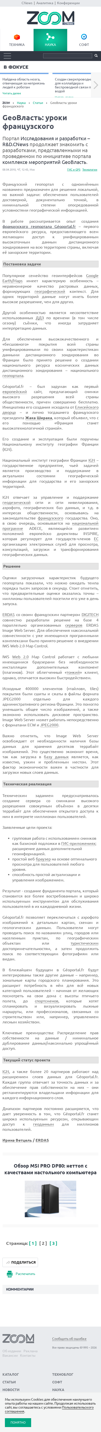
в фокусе (16, 67)
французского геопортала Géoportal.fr (39, 226)
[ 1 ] (33, 1243)
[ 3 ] (53, 1243)
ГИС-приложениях (78, 843)
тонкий (73, 672)
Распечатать (25, 1274)
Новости (11, 1390)
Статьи (38, 102)
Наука (50, 45)
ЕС (96, 539)
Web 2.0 (20, 657)
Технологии (89, 169)
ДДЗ (40, 318)
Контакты (28, 1355)
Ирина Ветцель (17, 1140)
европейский (14, 391)
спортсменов (46, 1001)
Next (96, 85)
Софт (84, 45)
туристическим (85, 943)
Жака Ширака (38, 418)
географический (50, 291)
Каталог (10, 1374)
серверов (73, 625)
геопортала (12, 375)
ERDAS (8, 614)
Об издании (11, 1351)
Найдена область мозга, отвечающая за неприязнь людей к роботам (23, 86)
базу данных (56, 757)
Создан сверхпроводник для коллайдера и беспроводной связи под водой (75, 88)
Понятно (18, 1422)
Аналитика (44, 3)
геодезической (16, 502)
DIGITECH (90, 614)
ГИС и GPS (73, 169)
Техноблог (62, 1374)
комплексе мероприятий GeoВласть (44, 162)
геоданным (43, 1124)
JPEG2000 (49, 725)
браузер (43, 859)
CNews (27, 3)
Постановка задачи (22, 264)
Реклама (31, 1351)
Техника (17, 45)
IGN (91, 460)
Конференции (68, 3)
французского (50, 518)
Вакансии (10, 1355)
